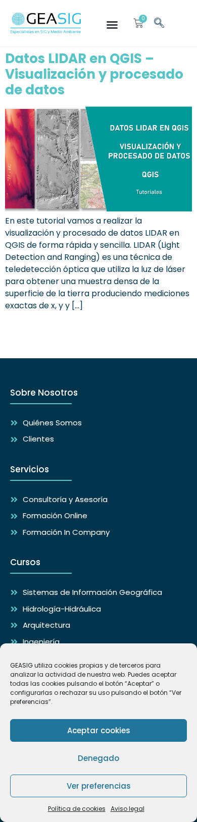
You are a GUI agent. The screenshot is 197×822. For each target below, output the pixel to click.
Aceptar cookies (98, 730)
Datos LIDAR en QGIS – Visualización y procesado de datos (94, 74)
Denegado (98, 758)
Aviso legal (127, 808)
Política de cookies (77, 808)
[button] (112, 25)
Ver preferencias (99, 786)
